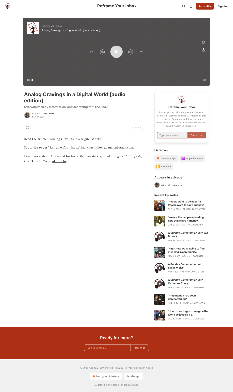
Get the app (133, 376)
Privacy (119, 367)
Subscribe (205, 6)
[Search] (183, 6)
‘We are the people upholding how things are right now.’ (186, 219)
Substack (99, 384)
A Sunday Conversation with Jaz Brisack (188, 234)
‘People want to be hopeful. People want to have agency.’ (186, 203)
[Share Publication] (191, 6)
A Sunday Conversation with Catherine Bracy (185, 281)
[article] (181, 205)
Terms (128, 367)
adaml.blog (59, 161)
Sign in (222, 6)
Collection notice (143, 367)
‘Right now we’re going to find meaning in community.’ (186, 250)
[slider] (115, 80)
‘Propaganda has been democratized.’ (182, 297)
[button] (91, 52)
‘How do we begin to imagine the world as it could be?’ (188, 313)
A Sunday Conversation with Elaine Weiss (185, 266)
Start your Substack (107, 376)
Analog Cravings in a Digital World (75, 139)
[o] (160, 205)
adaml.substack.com (118, 147)
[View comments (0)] (203, 42)
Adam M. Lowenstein (43, 113)
